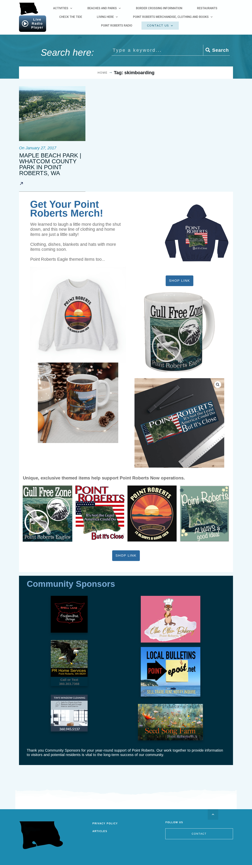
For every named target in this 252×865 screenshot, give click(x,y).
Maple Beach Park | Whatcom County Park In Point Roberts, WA (50, 164)
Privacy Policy (105, 823)
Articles (99, 831)
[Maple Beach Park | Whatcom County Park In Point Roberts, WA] (52, 113)
